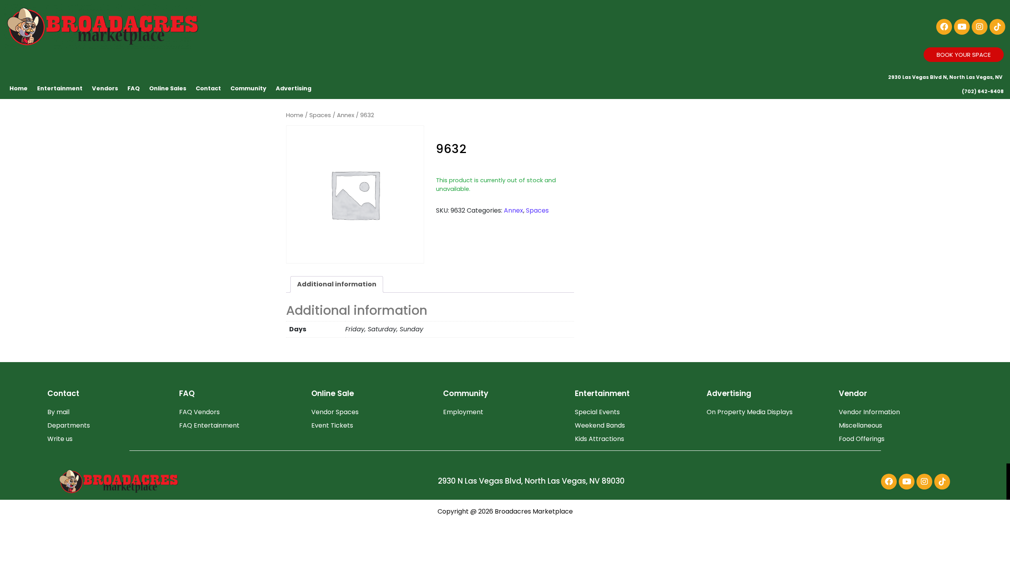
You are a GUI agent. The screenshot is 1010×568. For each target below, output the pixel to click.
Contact (208, 88)
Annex (345, 115)
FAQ (133, 88)
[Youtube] (962, 27)
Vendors (105, 88)
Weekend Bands (600, 425)
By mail (58, 412)
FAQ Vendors (199, 412)
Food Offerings (862, 438)
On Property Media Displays (750, 412)
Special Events (597, 412)
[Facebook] (944, 27)
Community (248, 88)
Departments (68, 425)
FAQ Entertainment (209, 425)
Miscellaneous (860, 425)
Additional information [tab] (336, 284)
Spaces (320, 115)
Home (18, 88)
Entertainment (59, 88)
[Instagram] (980, 27)
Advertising (293, 88)
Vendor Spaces (335, 412)
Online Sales (167, 88)
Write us (60, 438)
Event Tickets (332, 425)
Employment (463, 412)
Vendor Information (869, 412)
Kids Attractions (599, 438)
